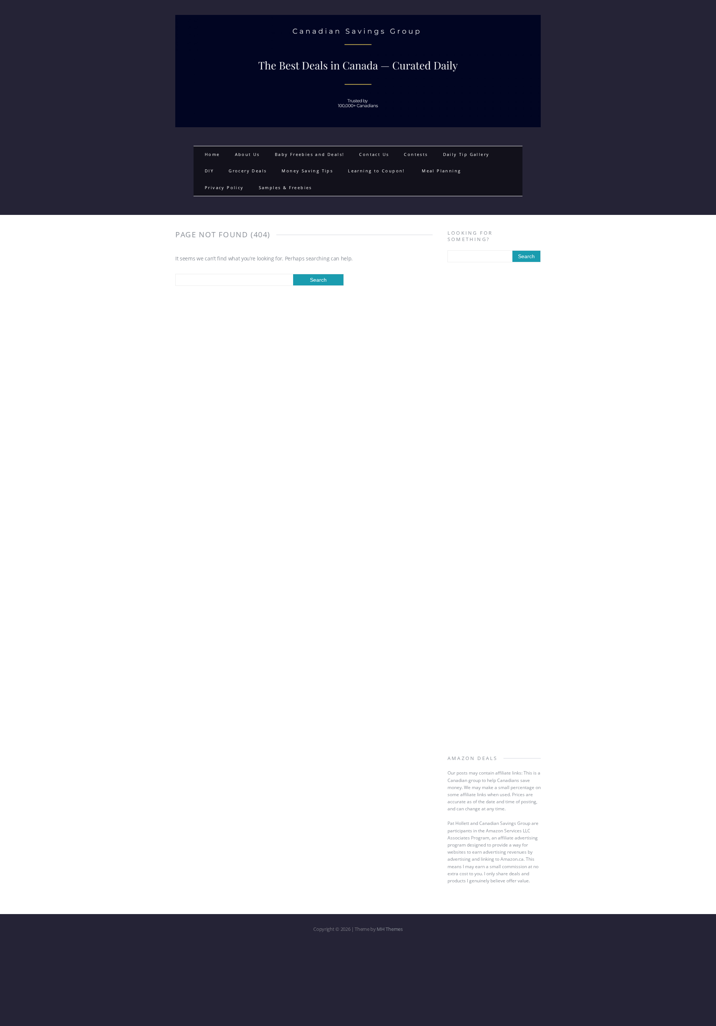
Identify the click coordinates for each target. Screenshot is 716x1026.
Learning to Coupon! (377, 170)
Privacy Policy (224, 187)
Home (212, 154)
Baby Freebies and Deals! (310, 154)
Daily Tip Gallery (466, 154)
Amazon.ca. (512, 859)
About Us (247, 154)
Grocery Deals (248, 170)
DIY (209, 170)
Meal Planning (441, 170)
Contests (416, 154)
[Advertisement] (494, 389)
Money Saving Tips (307, 170)
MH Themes (389, 929)
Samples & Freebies (285, 187)
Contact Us (374, 154)
